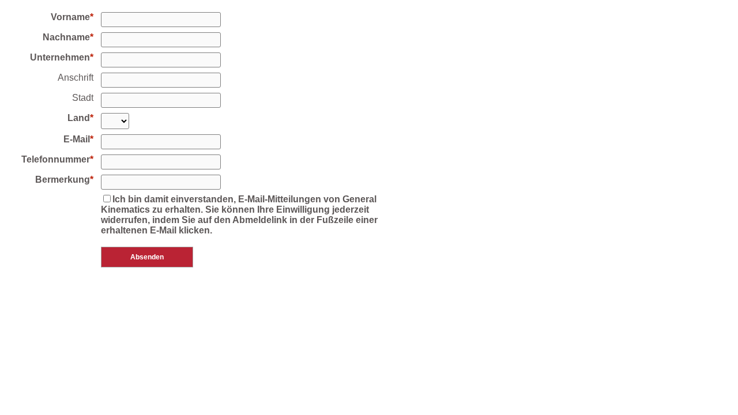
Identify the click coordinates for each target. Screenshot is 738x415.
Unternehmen (60, 57)
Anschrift (75, 77)
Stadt (82, 98)
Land (78, 118)
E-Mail (76, 139)
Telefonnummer (55, 159)
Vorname (70, 17)
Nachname (66, 37)
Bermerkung (62, 179)
